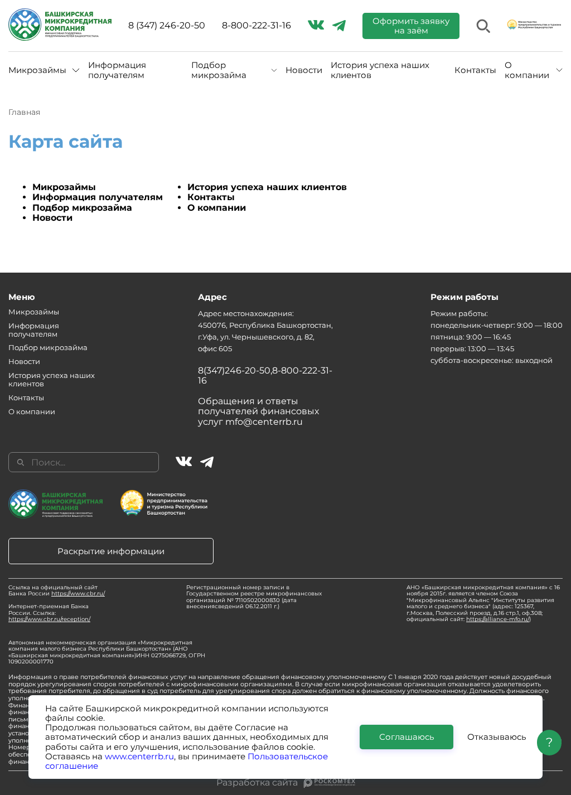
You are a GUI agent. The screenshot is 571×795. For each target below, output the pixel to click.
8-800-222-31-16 (256, 26)
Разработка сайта (257, 783)
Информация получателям (117, 70)
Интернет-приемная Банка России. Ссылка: (49, 613)
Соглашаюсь (406, 736)
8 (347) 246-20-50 (166, 26)
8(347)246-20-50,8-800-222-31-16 (265, 375)
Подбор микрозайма (82, 207)
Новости (304, 70)
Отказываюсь (496, 736)
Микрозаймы (64, 187)
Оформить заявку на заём (410, 26)
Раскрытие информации (110, 551)
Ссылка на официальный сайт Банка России (56, 591)
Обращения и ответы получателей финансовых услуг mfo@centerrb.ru (258, 411)
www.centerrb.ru (139, 756)
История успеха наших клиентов (380, 70)
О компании (216, 207)
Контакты (475, 70)
